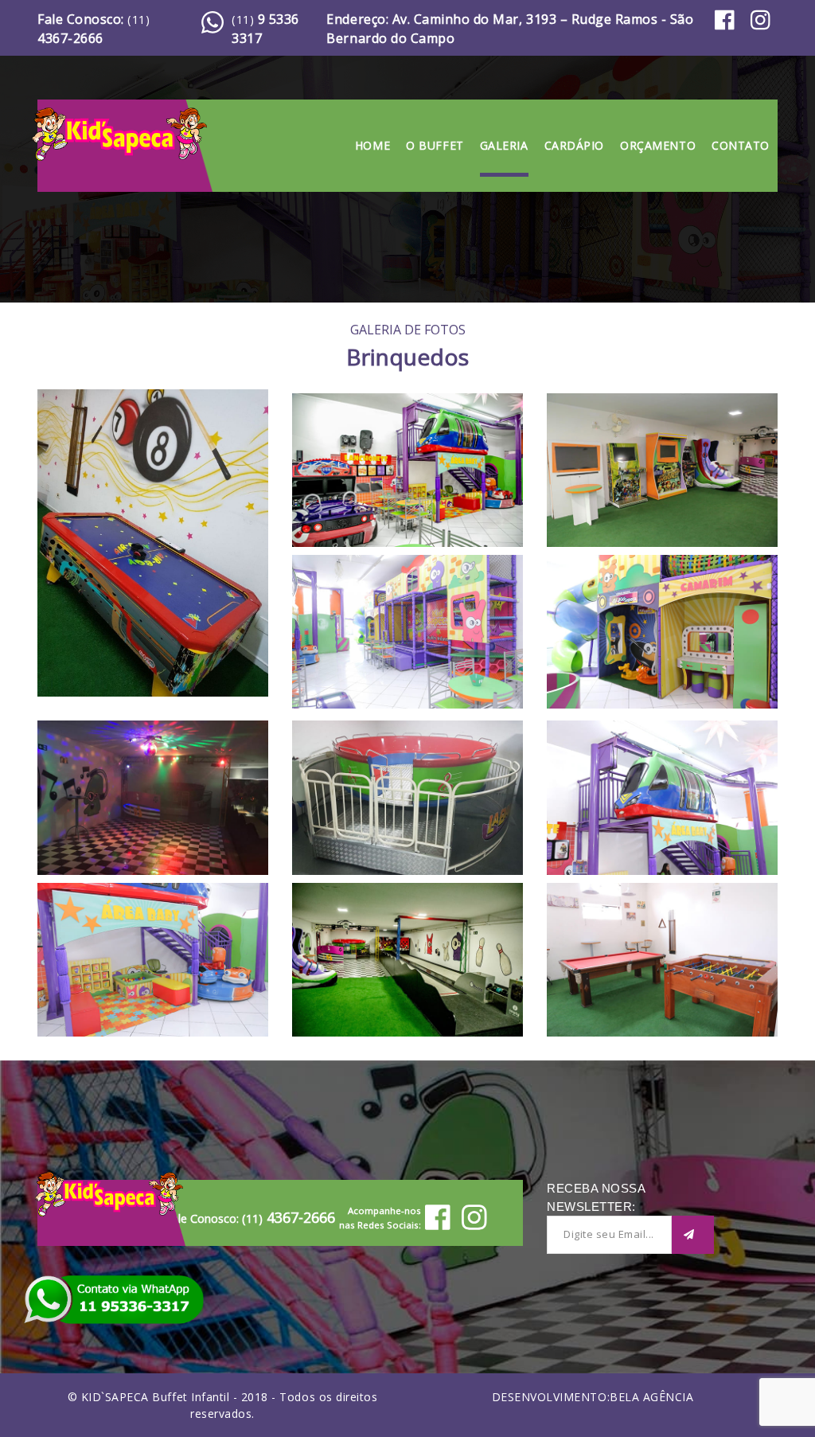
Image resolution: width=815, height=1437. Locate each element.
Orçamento (658, 145)
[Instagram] (764, 28)
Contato (741, 145)
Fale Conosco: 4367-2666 (93, 28)
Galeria (504, 145)
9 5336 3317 (265, 28)
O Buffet (434, 145)
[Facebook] (729, 28)
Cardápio (574, 145)
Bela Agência (651, 1396)
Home (372, 145)
